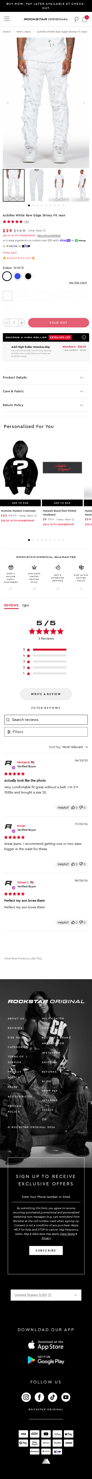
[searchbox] (49, 720)
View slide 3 (37, 205)
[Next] (84, 103)
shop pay (50, 1091)
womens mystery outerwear (18, 511)
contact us (52, 1028)
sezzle (48, 1110)
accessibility (20, 1096)
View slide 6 (50, 205)
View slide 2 (33, 205)
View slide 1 (29, 205)
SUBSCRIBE (46, 1250)
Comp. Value (35, 230)
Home (6, 31)
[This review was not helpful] (80, 807)
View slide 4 (42, 205)
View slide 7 (54, 205)
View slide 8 (59, 205)
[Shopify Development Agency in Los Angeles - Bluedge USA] (46, 1461)
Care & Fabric (13, 391)
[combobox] (68, 747)
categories (18, 1047)
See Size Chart (78, 282)
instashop (51, 1052)
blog (46, 1081)
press (13, 1087)
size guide (17, 1037)
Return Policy (13, 405)
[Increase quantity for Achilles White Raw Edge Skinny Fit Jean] (21, 323)
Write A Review (46, 694)
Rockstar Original (46, 1409)
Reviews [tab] (11, 605)
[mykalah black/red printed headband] (62, 468)
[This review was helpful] (73, 807)
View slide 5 (46, 205)
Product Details (15, 377)
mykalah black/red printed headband (59, 513)
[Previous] (8, 103)
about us (16, 1018)
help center (53, 1018)
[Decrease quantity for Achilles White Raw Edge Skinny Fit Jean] (6, 323)
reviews (15, 1028)
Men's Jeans (24, 31)
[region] (46, 651)
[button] (84, 19)
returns (49, 1071)
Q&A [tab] (25, 605)
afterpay (50, 1100)
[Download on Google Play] (46, 1360)
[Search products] (76, 19)
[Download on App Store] (46, 1345)
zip (44, 1119)
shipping (50, 1062)
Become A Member (49, 235)
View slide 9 (63, 205)
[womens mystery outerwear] (20, 468)
